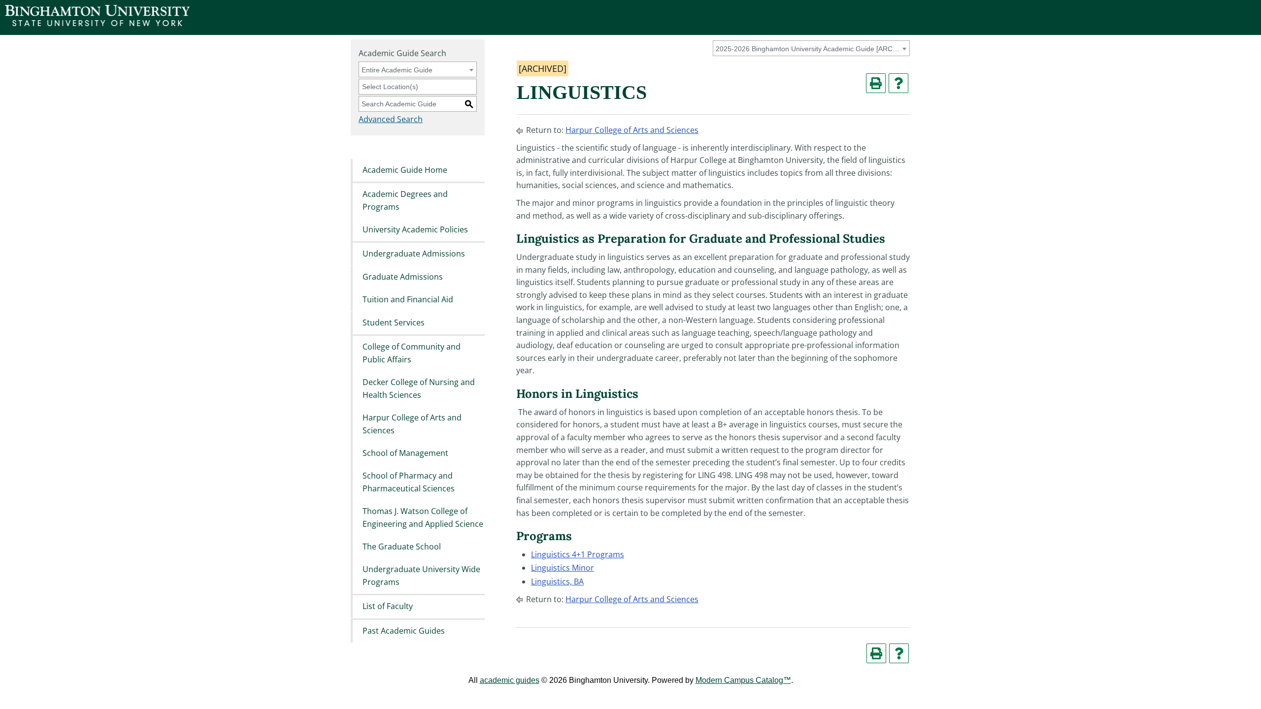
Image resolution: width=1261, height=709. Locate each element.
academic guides (509, 680)
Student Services (394, 322)
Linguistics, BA (557, 581)
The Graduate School (402, 546)
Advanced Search (391, 119)
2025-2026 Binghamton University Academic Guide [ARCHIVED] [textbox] (809, 49)
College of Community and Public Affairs (412, 353)
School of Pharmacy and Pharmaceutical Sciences (409, 482)
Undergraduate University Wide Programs (421, 576)
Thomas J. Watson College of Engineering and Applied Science (423, 518)
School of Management (405, 453)
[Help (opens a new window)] (898, 83)
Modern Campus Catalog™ (743, 680)
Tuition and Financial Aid (408, 299)
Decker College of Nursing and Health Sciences (419, 388)
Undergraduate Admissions (414, 254)
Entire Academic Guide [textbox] (397, 70)
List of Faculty (388, 606)
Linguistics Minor (562, 567)
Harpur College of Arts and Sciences (412, 424)
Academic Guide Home (405, 169)
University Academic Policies (415, 229)
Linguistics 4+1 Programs (577, 554)
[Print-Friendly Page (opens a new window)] (876, 83)
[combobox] (811, 48)
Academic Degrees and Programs (405, 200)
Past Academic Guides (404, 630)
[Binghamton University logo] (97, 23)
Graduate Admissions (403, 276)
